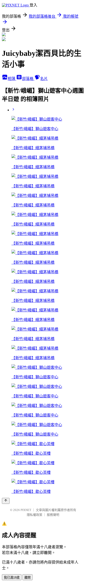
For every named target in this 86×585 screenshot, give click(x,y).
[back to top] (6, 501)
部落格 (28, 79)
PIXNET (26, 510)
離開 (27, 577)
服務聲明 (53, 514)
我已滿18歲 (12, 577)
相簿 (12, 79)
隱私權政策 (34, 514)
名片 (44, 79)
